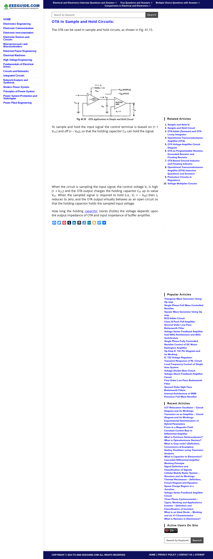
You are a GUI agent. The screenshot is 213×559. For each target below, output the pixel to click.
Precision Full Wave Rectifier (180, 396)
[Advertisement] (105, 58)
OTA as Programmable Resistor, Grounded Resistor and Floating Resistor (185, 154)
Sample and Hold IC (179, 124)
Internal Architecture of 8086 (180, 393)
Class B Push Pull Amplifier (179, 321)
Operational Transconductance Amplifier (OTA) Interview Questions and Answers (185, 170)
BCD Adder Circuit (174, 318)
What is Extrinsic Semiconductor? (183, 437)
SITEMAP (200, 554)
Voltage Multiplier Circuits (182, 183)
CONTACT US (185, 554)
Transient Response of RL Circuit (183, 360)
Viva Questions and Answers (135, 3)
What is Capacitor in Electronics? (183, 456)
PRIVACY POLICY (167, 554)
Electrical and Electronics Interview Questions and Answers (83, 3)
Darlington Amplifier (175, 347)
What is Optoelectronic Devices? (183, 440)
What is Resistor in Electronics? (182, 518)
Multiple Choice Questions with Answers (177, 3)
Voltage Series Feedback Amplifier (183, 331)
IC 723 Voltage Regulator (178, 357)
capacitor (91, 211)
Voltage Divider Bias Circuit (179, 370)
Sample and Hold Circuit (181, 128)
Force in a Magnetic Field (178, 427)
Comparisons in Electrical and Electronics (126, 6)
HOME (152, 554)
